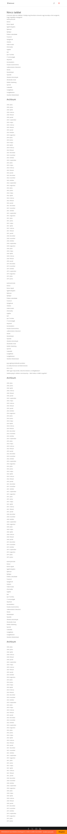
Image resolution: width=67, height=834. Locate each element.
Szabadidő (9, 87)
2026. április (10, 110)
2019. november (11, 266)
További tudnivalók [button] (48, 832)
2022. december (11, 175)
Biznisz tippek (10, 24)
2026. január (10, 117)
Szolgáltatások (10, 92)
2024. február (10, 150)
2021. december (11, 205)
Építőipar (9, 32)
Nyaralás (9, 74)
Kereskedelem (10, 62)
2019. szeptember (11, 271)
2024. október (10, 132)
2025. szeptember (11, 120)
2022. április (10, 195)
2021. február (10, 231)
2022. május (10, 193)
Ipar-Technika (10, 54)
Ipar (8, 52)
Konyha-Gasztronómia (13, 64)
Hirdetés (9, 42)
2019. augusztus (11, 273)
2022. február (10, 200)
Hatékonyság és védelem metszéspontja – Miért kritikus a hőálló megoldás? (27, 373)
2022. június (10, 190)
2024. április (10, 145)
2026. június (10, 107)
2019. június (10, 278)
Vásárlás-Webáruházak (13, 95)
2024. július (10, 137)
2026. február (10, 115)
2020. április (10, 253)
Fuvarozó (9, 37)
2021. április (10, 226)
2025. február (10, 127)
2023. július (10, 163)
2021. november (11, 208)
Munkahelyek (10, 72)
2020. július (10, 248)
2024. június (10, 140)
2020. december (11, 236)
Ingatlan (9, 49)
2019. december (11, 263)
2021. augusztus (11, 215)
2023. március (10, 168)
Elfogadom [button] (62, 832)
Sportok (9, 85)
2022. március (10, 198)
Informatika (10, 47)
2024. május (10, 142)
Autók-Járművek (11, 19)
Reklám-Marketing (11, 82)
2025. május (10, 122)
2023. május (10, 165)
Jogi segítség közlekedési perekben (16, 363)
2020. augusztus (11, 246)
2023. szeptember (11, 160)
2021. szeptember (11, 213)
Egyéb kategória (11, 27)
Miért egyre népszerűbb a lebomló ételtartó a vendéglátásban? (23, 371)
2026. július (10, 104)
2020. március (10, 256)
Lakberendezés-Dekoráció (14, 67)
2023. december (11, 152)
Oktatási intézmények (12, 77)
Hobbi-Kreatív (10, 44)
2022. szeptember (11, 183)
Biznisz (8, 22)
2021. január (10, 233)
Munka (8, 70)
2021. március (10, 228)
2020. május (10, 251)
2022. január (10, 203)
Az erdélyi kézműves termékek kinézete (17, 366)
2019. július (10, 276)
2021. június (10, 220)
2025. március (10, 125)
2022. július (10, 188)
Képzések (9, 59)
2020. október (10, 241)
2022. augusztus (11, 185)
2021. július (10, 218)
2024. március (10, 147)
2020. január (10, 261)
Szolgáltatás (10, 90)
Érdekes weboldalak (12, 34)
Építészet (9, 29)
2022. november (11, 178)
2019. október (10, 268)
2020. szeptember (11, 243)
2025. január (10, 130)
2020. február (10, 258)
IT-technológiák (11, 57)
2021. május (10, 223)
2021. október (10, 210)
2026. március (10, 112)
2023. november (11, 155)
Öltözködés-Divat (11, 80)
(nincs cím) (9, 368)
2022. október (10, 180)
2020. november (11, 238)
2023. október (10, 157)
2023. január (10, 173)
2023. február (10, 170)
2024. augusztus (11, 135)
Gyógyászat (10, 39)
